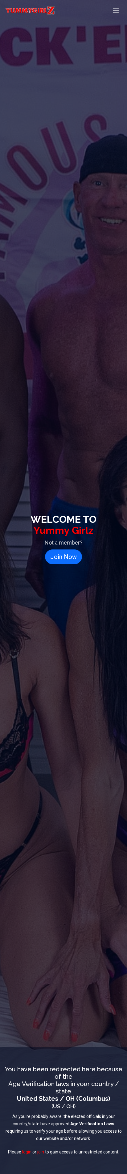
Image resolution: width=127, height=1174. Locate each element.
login (26, 1151)
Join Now (63, 556)
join (40, 1151)
